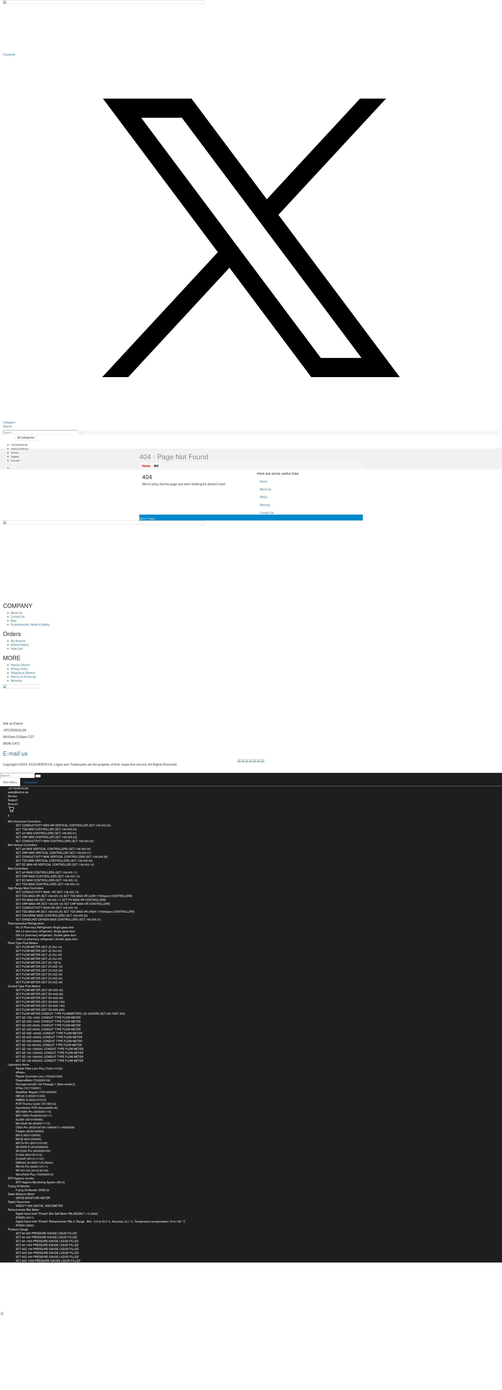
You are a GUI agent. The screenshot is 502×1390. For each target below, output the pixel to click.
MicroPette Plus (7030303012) (35, 1174)
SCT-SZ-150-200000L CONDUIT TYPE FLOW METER (49, 1061)
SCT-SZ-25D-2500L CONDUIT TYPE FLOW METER (48, 1025)
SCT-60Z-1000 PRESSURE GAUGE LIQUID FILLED (48, 1261)
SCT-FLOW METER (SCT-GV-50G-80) (39, 998)
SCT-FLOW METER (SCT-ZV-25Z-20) (39, 970)
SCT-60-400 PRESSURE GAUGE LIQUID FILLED (46, 1237)
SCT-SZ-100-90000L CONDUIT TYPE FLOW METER (49, 1045)
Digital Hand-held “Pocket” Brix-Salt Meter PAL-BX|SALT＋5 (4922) (57, 1213)
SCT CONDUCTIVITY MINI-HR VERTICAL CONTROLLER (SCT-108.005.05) (63, 825)
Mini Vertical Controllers (22, 845)
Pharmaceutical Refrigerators (26, 923)
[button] (7, 426)
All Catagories (26, 437)
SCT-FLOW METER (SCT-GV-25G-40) (39, 990)
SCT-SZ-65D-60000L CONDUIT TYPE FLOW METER (49, 1041)
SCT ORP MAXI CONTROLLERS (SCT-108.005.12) (48, 876)
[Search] (81, 432)
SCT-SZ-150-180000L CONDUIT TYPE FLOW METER (49, 1057)
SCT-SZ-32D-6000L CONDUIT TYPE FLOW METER (48, 1029)
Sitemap (265, 505)
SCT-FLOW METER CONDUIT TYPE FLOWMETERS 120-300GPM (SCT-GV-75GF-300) (70, 1013)
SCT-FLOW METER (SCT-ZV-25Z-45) (39, 982)
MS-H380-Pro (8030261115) (33, 1111)
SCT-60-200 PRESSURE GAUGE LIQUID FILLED (46, 1233)
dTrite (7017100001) (28, 1088)
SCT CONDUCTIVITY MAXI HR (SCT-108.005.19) (47, 908)
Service (12, 796)
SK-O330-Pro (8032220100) (33, 1151)
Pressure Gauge (18, 1229)
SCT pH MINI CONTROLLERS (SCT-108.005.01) (46, 833)
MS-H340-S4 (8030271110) (33, 1123)
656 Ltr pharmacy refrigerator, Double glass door (46, 935)
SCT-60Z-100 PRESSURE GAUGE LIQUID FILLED (47, 1249)
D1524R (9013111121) (30, 1159)
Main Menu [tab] (10, 782)
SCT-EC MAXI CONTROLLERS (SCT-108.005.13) (47, 880)
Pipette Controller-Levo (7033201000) (39, 1076)
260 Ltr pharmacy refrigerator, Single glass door (45, 931)
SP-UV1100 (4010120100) (32, 1170)
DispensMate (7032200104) (33, 1080)
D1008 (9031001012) (29, 1155)
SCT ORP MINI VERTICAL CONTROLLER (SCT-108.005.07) (53, 853)
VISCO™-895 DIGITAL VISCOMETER (39, 1206)
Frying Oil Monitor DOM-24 (32, 1190)
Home (263, 481)
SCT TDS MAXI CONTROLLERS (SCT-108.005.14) (47, 884)
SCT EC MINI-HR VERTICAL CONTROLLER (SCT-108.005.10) (55, 864)
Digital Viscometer (19, 1202)
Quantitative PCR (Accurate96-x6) (37, 1108)
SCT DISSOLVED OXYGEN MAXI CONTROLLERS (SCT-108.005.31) (58, 919)
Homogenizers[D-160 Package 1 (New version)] (45, 1084)
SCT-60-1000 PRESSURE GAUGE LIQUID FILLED (47, 1241)
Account (15, 460)
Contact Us (267, 513)
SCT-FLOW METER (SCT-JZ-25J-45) (39, 959)
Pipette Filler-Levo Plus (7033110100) (39, 1068)
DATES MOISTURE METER (33, 1198)
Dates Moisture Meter (21, 1194)
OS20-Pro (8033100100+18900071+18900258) (45, 1127)
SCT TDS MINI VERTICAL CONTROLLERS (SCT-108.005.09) (54, 860)
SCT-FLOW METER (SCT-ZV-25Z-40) (39, 978)
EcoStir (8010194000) (29, 1119)
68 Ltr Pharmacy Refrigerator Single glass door (45, 927)
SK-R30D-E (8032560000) (32, 1147)
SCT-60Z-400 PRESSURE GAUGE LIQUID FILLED (47, 1257)
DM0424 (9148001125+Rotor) (34, 1162)
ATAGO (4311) (25, 1217)
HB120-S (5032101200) (30, 1096)
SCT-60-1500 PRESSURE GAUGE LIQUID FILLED (47, 1245)
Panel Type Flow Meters (23, 943)
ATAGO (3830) (25, 1225)
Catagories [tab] (30, 782)
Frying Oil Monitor (19, 1186)
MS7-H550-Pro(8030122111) (34, 1115)
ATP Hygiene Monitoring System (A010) (40, 1182)
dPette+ (20, 1072)
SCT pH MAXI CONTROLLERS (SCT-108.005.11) (46, 872)
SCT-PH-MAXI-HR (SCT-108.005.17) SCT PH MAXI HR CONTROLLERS (61, 900)
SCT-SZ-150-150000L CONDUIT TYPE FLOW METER (49, 1053)
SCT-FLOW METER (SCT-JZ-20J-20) (39, 951)
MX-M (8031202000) (28, 1139)
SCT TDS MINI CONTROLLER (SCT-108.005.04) (46, 829)
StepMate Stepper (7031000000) (36, 1092)
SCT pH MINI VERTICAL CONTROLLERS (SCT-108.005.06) (53, 849)
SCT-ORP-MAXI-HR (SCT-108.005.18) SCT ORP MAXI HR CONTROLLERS (63, 904)
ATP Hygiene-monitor (21, 1178)
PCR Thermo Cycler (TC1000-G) (36, 1104)
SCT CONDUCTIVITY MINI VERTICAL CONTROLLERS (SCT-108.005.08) (62, 857)
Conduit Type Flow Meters (24, 986)
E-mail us (15, 753)
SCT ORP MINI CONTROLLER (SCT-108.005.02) (46, 837)
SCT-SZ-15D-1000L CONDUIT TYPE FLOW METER (48, 1017)
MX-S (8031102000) (28, 1135)
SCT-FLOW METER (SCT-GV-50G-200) (40, 1010)
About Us (265, 489)
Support (13, 800)
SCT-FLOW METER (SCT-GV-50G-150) (40, 1006)
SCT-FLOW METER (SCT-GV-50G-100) (40, 1002)
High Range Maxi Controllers (26, 888)
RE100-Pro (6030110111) (32, 1166)
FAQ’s (263, 497)
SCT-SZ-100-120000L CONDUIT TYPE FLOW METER (49, 1049)
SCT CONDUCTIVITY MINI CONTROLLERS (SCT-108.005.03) (55, 841)
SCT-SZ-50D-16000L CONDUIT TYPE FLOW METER (49, 1033)
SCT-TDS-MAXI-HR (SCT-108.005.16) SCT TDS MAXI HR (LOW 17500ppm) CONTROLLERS (74, 896)
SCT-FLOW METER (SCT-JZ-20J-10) (39, 947)
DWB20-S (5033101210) (31, 1100)
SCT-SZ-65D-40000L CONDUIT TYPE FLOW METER (49, 1037)
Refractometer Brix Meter (23, 1210)
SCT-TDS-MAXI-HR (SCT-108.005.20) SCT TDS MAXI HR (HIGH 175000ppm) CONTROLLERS (75, 911)
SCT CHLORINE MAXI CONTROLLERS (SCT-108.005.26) (52, 915)
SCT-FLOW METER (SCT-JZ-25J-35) (39, 955)
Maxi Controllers (18, 868)
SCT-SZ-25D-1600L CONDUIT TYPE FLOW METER (48, 1021)
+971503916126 (18, 788)
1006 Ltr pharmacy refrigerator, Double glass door (47, 939)
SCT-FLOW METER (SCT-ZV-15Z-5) (38, 962)
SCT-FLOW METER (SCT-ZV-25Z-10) (39, 966)
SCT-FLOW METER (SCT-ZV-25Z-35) (39, 974)
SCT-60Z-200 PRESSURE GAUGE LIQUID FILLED (47, 1253)
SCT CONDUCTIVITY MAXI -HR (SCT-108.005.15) (47, 892)
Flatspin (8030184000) (30, 1131)
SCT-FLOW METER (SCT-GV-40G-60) (39, 994)
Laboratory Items (18, 1064)
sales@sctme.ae (19, 449)
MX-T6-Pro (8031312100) (31, 1143)
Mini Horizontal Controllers (24, 821)
